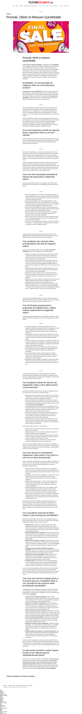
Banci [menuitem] (1, 690)
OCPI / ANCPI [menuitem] (3, 701)
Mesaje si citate (66, 5)
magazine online (36, 663)
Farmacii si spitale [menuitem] (3, 695)
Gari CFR (47, 5)
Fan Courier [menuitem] (2, 692)
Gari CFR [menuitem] (2, 698)
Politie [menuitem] (1, 696)
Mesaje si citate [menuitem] (3, 713)
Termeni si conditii (11, 685)
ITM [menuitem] (1, 703)
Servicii (21, 5)
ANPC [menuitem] (1, 709)
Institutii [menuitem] (1, 700)
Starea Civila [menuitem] (2, 706)
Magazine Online (27, 5)
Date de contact (29, 685)
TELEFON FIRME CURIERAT (29, 662)
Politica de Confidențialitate (21, 685)
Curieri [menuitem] (1, 691)
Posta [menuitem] (1, 697)
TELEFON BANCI (53, 660)
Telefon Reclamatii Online (14, 687)
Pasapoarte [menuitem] (2, 705)
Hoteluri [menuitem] (1, 699)
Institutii (56, 5)
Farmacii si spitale (34, 5)
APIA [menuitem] (1, 709)
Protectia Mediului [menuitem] (3, 708)
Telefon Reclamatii (54, 658)
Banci (14, 5)
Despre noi (5, 685)
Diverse (61, 5)
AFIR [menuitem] (1, 710)
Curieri (17, 5)
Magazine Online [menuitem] (3, 694)
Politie (40, 5)
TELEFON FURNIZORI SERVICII (43, 662)
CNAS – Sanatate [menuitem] (3, 702)
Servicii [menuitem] (1, 693)
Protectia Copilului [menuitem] (3, 711)
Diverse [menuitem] (1, 712)
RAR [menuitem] (1, 704)
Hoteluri (51, 5)
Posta (43, 5)
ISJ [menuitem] (0, 707)
